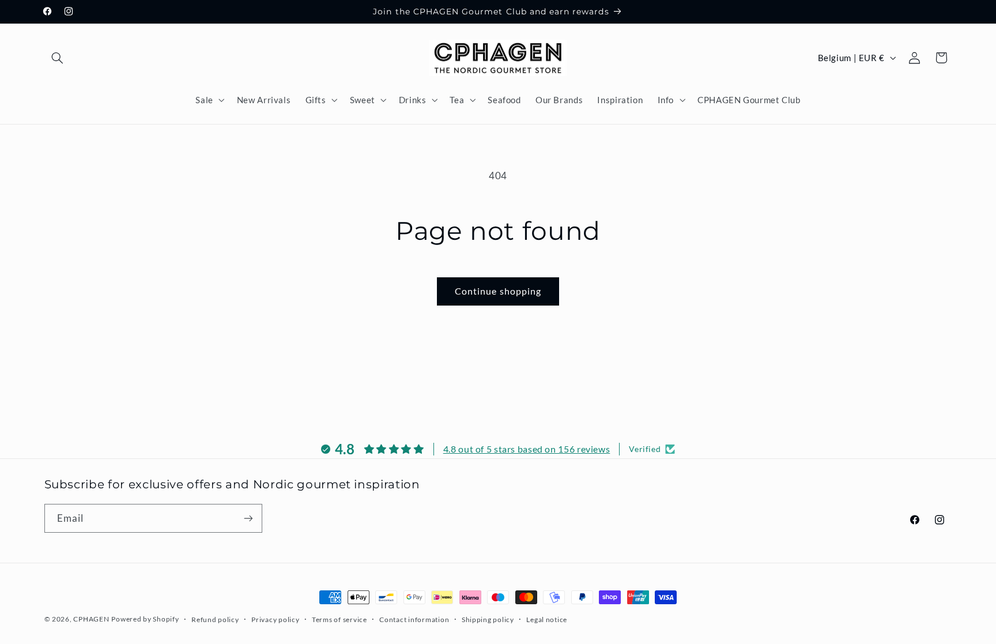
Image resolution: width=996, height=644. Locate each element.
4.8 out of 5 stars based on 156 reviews (526, 448)
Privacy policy (275, 619)
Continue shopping (498, 290)
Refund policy (215, 619)
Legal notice (546, 619)
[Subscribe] (248, 518)
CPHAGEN (91, 619)
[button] (57, 57)
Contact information (414, 619)
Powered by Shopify (145, 619)
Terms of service (339, 619)
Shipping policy (488, 619)
